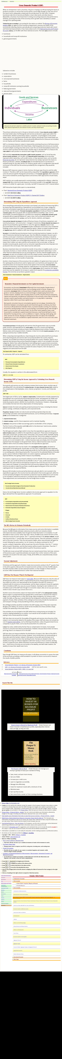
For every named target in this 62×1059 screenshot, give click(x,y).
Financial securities (8, 160)
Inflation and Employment (19, 929)
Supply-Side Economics (18, 950)
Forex (2, 895)
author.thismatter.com (15, 836)
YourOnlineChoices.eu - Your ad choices (13, 823)
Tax (2, 881)
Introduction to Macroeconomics (20, 891)
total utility (30, 579)
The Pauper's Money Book (19, 769)
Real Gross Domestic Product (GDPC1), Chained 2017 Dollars (26, 195)
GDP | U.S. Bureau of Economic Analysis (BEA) (17, 667)
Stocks (2, 901)
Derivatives (3, 893)
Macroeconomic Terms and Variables (10, 674)
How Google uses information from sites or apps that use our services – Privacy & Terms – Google (28, 816)
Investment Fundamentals (4, 886)
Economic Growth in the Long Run (20, 936)
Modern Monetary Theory (18, 954)
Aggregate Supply (17, 943)
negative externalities (13, 622)
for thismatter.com (10, 803)
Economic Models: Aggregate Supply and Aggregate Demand (25, 947)
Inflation (15, 919)
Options (2, 899)
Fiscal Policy (16, 933)
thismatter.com (14, 827)
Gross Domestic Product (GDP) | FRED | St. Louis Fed (19, 669)
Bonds (2, 891)
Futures (2, 897)
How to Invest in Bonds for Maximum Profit (24, 725)
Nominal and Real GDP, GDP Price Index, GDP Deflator (24, 905)
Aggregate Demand (17, 940)
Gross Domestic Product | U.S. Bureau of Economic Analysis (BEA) (22, 665)
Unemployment (16, 915)
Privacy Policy (24, 810)
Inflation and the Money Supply (20, 922)
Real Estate (3, 879)
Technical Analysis (4, 903)
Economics (3, 905)
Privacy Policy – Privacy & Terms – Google (13, 812)
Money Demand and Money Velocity (20, 926)
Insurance (3, 877)
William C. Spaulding (28, 833)
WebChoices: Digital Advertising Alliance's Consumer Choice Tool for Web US (22, 818)
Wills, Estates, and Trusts (6, 883)
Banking (2, 890)
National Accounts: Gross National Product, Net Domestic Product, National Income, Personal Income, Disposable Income (38, 674)
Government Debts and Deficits (20, 912)
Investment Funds (4, 888)
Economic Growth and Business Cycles (21, 908)
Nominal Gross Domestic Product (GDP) (20, 190)
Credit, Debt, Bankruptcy (6, 875)
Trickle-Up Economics (8, 848)
